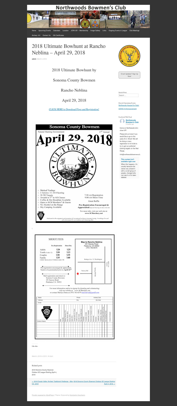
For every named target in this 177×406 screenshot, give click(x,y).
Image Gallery (95, 30)
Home (34, 30)
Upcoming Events (44, 30)
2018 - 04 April (48, 356)
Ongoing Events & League (118, 30)
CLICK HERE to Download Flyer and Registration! (74, 109)
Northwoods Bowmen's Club (132, 121)
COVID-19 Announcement (128, 109)
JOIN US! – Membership (79, 30)
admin (34, 59)
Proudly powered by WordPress (43, 395)
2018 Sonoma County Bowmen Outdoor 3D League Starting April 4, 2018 (44, 372)
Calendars (56, 30)
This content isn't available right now (128, 160)
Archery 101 (36, 35)
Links (104, 30)
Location (66, 30)
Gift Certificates (58, 35)
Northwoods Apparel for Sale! (129, 105)
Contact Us (47, 35)
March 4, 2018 (42, 59)
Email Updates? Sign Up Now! (129, 75)
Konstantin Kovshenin (77, 395)
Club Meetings (134, 30)
